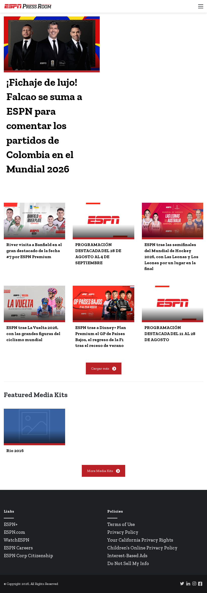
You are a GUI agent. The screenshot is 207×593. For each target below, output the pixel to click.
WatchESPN (16, 540)
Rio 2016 (15, 450)
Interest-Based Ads (127, 555)
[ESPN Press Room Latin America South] (28, 6)
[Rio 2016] (34, 426)
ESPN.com (14, 532)
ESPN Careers (18, 548)
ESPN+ (11, 524)
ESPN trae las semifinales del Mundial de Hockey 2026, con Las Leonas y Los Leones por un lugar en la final (171, 256)
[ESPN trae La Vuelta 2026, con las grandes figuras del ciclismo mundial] (34, 303)
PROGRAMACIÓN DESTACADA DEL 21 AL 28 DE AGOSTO (169, 333)
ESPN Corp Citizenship (28, 555)
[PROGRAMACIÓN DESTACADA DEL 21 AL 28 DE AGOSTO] (172, 303)
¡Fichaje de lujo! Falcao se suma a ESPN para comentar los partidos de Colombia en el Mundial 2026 (44, 125)
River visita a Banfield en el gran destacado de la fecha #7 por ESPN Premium (34, 250)
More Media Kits (100, 471)
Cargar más (100, 368)
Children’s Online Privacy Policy (142, 548)
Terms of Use (121, 524)
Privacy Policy (122, 532)
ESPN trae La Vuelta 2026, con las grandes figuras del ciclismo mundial (33, 333)
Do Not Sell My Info (128, 563)
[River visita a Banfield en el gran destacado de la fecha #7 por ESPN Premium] (34, 220)
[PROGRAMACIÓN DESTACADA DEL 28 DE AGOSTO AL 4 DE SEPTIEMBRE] (103, 220)
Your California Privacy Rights (140, 540)
